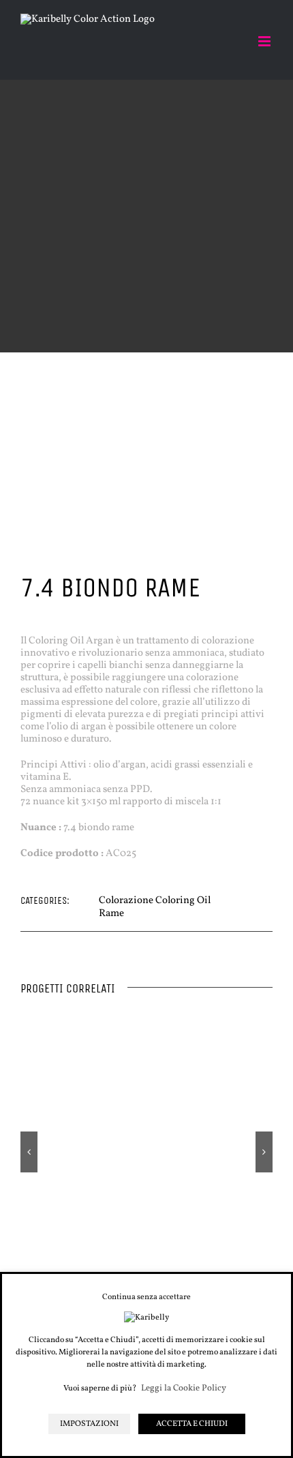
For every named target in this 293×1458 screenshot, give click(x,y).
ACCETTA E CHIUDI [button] (192, 1423)
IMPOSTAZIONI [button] (89, 1423)
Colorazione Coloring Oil (155, 901)
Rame (111, 914)
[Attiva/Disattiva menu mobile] (265, 41)
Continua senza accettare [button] (146, 1297)
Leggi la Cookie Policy (183, 1388)
